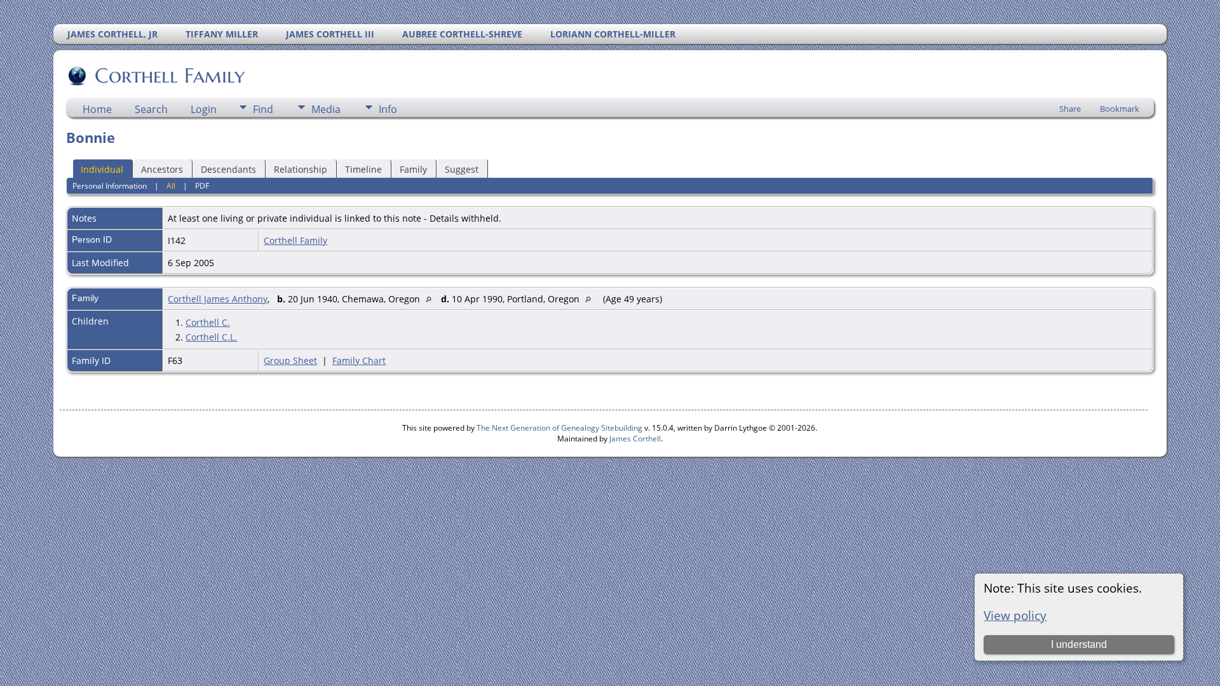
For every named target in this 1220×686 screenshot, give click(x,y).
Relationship (300, 169)
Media (326, 109)
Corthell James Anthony (218, 299)
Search (151, 109)
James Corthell (635, 438)
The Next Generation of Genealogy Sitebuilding (559, 427)
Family (413, 169)
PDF (202, 185)
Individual (102, 169)
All (170, 185)
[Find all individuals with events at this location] (432, 299)
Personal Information (109, 185)
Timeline (363, 169)
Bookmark (1119, 108)
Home (97, 109)
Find (263, 109)
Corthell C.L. (211, 337)
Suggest (461, 169)
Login (204, 109)
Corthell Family (170, 75)
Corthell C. (208, 322)
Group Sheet (290, 360)
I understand (1079, 644)
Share (1070, 108)
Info (388, 109)
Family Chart (359, 360)
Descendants (228, 169)
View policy (1015, 615)
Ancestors (162, 169)
